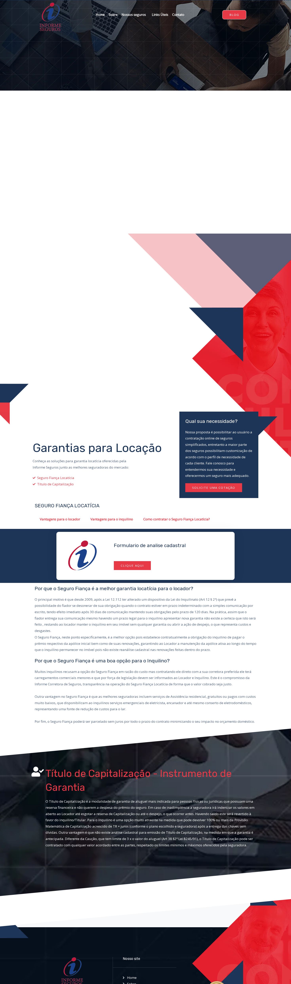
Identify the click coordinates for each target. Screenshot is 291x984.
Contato (178, 14)
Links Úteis (160, 14)
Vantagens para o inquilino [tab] (111, 519)
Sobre (113, 14)
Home (100, 14)
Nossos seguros (134, 14)
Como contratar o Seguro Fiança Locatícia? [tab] (176, 519)
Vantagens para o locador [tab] (60, 519)
